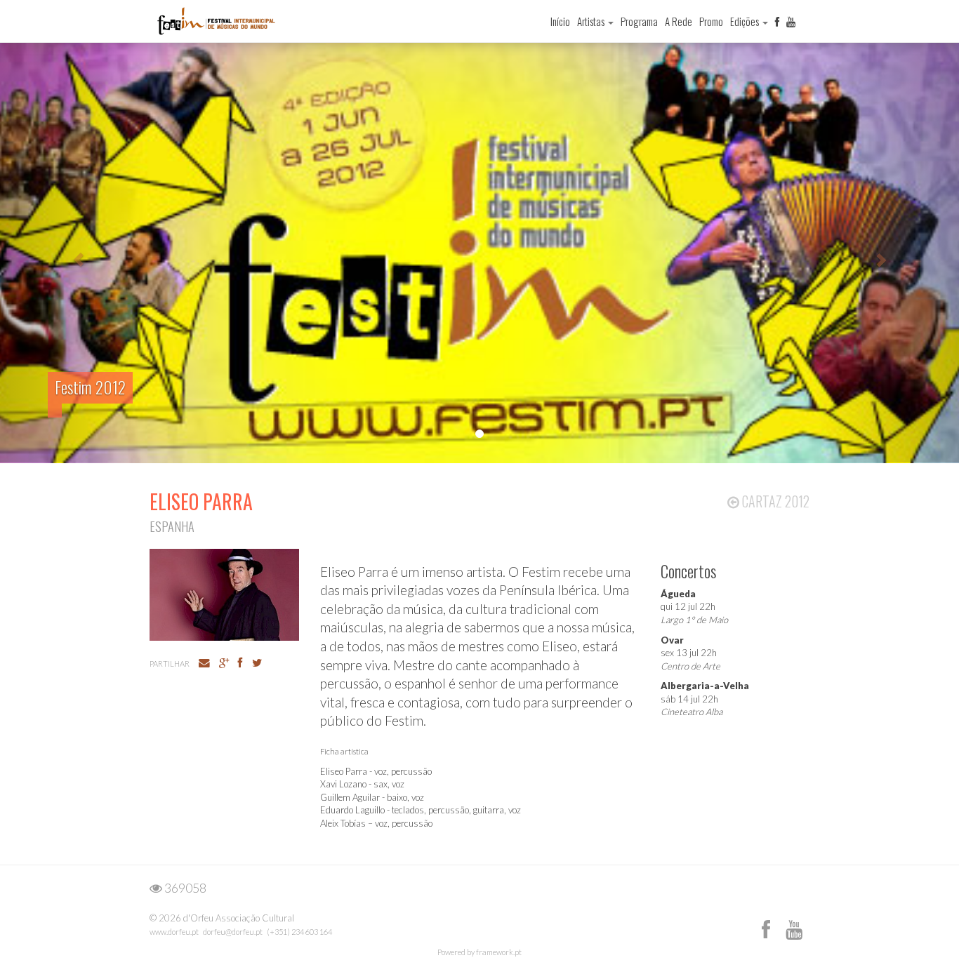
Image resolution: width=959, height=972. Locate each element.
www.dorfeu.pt (174, 931)
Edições (745, 21)
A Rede (678, 21)
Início (560, 21)
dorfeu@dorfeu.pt (233, 931)
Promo (711, 21)
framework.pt (499, 952)
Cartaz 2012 (774, 501)
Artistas (592, 21)
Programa (639, 21)
